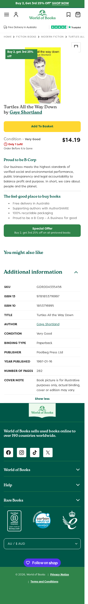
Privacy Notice (59, 574)
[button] (6, 14)
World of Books (36, 574)
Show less (42, 398)
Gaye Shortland (26, 112)
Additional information (33, 273)
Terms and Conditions (44, 581)
